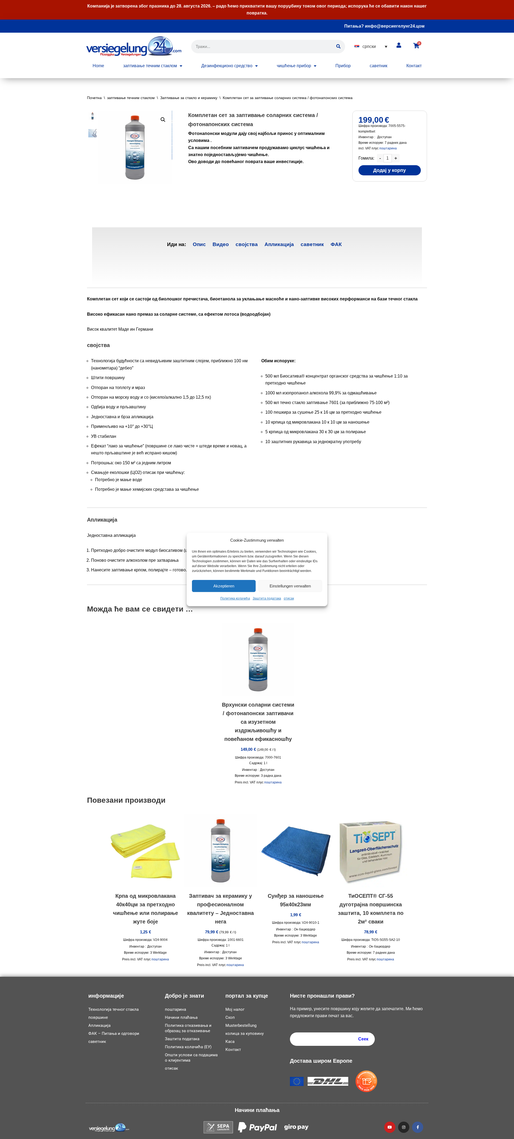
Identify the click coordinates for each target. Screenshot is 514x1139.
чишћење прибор (294, 65)
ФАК (336, 244)
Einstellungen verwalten (290, 586)
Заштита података (267, 599)
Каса (230, 1041)
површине (98, 1017)
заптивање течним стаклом (150, 65)
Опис (199, 244)
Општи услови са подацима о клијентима (191, 1058)
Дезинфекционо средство (226, 65)
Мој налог (234, 1009)
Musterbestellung (240, 1025)
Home (98, 65)
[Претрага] (338, 46)
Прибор (343, 65)
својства (247, 244)
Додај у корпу (389, 170)
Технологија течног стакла (113, 1009)
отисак (289, 599)
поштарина (388, 148)
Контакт (414, 65)
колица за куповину (244, 1033)
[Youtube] (389, 1127)
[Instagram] (403, 1127)
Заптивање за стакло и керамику (188, 98)
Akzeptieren (223, 586)
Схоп (230, 1017)
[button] (371, 46)
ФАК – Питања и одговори (113, 1033)
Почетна (94, 98)
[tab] (199, 245)
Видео (221, 244)
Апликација (279, 244)
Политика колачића (235, 599)
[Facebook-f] (417, 1127)
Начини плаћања (181, 1017)
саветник (378, 65)
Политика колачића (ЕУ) (188, 1046)
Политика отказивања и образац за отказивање (188, 1028)
